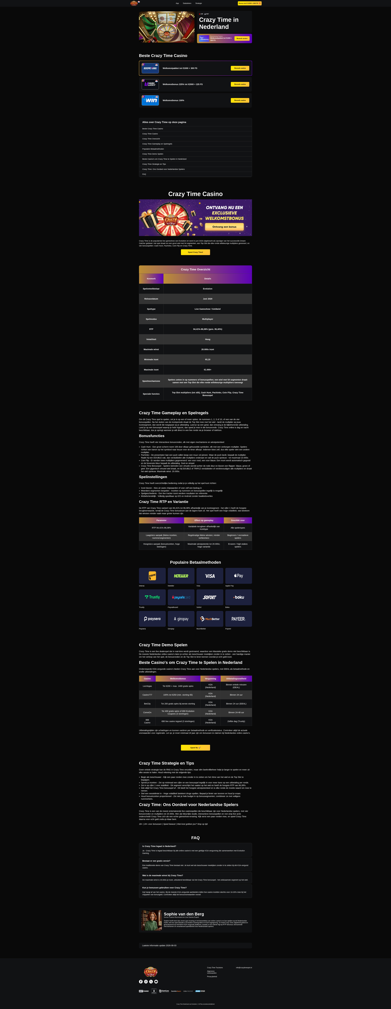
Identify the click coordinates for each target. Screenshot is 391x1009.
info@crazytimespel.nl (244, 967)
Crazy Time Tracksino (215, 967)
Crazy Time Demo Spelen (152, 154)
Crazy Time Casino (150, 134)
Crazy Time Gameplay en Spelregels (157, 144)
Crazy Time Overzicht (151, 139)
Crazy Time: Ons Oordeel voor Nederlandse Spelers (163, 169)
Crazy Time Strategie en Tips (154, 164)
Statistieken (187, 3)
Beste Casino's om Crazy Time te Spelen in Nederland (164, 159)
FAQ (144, 174)
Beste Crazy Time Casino (152, 129)
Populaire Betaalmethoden (153, 149)
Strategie (198, 3)
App (177, 3)
